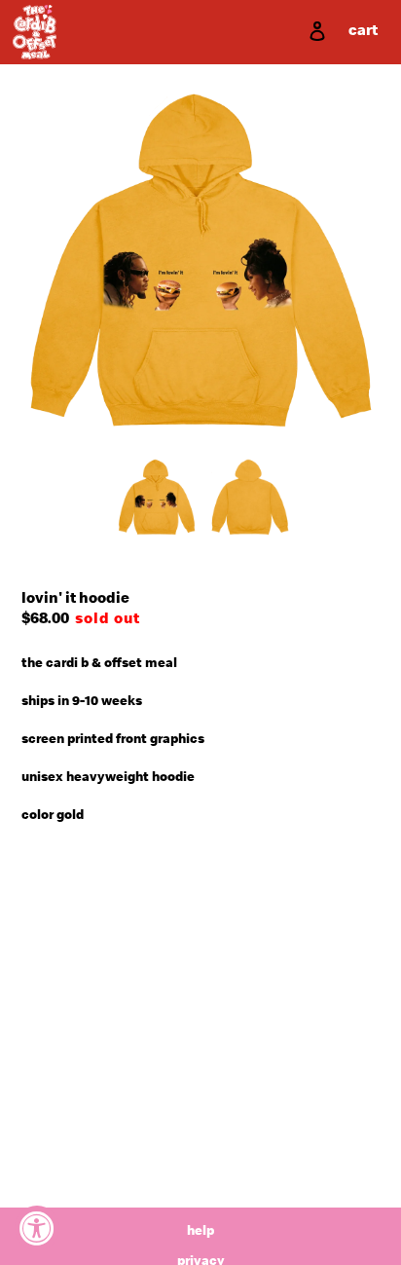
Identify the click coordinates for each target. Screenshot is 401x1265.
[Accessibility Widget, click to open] (37, 1228)
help (200, 1232)
